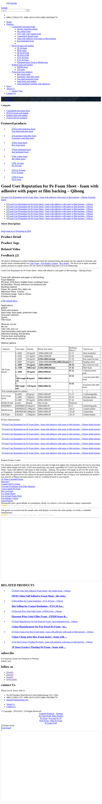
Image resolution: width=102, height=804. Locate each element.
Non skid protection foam (27, 79)
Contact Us (11, 93)
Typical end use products (22, 72)
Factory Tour (17, 91)
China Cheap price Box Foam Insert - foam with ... (39, 636)
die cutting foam (24, 31)
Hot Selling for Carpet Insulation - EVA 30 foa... (38, 606)
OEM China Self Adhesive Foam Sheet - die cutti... (39, 596)
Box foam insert (23, 74)
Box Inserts (64, 263)
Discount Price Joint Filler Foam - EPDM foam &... (40, 616)
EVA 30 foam (23, 57)
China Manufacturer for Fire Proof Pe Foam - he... (39, 626)
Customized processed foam (23, 27)
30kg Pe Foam (56, 721)
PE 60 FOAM (23, 53)
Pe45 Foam (44, 721)
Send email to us (8, 231)
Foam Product (7, 501)
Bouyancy (5, 482)
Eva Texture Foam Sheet (11, 496)
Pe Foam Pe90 (45, 716)
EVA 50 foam (23, 60)
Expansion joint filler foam (28, 77)
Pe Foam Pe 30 (55, 718)
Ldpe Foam (34, 263)
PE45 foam (21, 50)
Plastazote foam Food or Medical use (32, 62)
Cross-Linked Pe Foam (10, 489)
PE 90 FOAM (23, 55)
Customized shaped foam (27, 36)
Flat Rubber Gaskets (49, 263)
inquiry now (6, 661)
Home (9, 22)
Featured (10, 100)
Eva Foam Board (8, 493)
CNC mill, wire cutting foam (29, 34)
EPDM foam (22, 67)
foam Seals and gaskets (26, 81)
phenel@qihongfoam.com (17, 15)
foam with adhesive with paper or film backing (36, 38)
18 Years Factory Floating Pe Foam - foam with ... (39, 647)
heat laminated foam (25, 41)
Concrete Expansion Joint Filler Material (18, 486)
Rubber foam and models (22, 65)
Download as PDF (23, 231)
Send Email (6, 728)
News (8, 86)
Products (10, 24)
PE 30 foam (22, 48)
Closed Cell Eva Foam (10, 484)
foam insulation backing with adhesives (33, 84)
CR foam (21, 69)
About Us (10, 88)
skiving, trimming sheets (27, 29)
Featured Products (46, 713)
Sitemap (59, 713)
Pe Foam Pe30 (51, 723)
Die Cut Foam (7, 491)
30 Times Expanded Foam (12, 479)
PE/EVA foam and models (23, 46)
